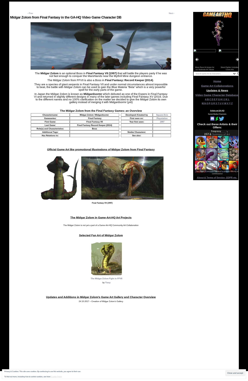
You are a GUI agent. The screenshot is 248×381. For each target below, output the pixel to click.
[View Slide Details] (217, 33)
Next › (171, 13)
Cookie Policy (56, 377)
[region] (217, 33)
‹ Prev (30, 13)
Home (217, 81)
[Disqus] (101, 343)
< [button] (197, 60)
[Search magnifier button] (238, 74)
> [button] (237, 60)
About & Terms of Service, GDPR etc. (217, 177)
